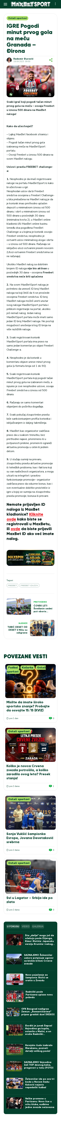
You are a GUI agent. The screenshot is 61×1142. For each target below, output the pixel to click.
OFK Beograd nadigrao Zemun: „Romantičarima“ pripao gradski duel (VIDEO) (38, 1011)
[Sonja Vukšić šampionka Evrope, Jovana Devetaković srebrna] (30, 813)
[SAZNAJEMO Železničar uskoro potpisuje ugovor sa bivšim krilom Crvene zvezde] (14, 959)
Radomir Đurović (23, 59)
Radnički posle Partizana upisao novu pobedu (39, 994)
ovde (15, 528)
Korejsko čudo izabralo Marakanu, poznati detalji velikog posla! (39, 1048)
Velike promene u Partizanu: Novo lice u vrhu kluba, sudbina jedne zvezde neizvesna (39, 1102)
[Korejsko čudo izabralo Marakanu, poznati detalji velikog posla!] (14, 1049)
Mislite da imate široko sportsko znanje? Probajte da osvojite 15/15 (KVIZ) (28, 706)
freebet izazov (29, 585)
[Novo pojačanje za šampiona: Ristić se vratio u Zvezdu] (14, 979)
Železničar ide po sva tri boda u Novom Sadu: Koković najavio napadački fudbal (39, 1083)
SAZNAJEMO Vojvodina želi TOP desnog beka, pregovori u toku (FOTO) (38, 1065)
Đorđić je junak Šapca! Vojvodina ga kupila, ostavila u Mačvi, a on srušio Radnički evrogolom (38, 1031)
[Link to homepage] (30, 4)
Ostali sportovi (17, 18)
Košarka (27, 667)
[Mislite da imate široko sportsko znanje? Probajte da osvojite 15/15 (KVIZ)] (30, 681)
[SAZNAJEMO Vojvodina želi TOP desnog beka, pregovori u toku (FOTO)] (14, 1066)
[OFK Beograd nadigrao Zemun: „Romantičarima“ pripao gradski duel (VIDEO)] (12, 1012)
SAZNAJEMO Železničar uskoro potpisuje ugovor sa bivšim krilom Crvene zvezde (39, 959)
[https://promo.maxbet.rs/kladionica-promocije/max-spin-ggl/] (30, 558)
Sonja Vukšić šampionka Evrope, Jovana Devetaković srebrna (29, 838)
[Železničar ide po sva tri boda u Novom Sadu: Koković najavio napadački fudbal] (14, 1083)
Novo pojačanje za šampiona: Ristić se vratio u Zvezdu (36, 977)
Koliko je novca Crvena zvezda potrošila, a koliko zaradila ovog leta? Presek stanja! (28, 772)
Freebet (12, 585)
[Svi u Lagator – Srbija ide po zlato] (30, 877)
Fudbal (13, 667)
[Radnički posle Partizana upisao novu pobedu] (15, 996)
